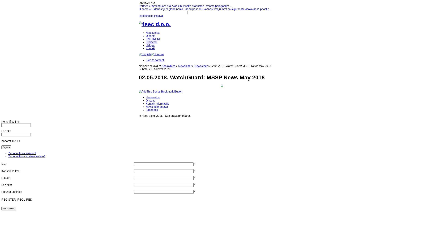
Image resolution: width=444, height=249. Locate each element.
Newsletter (184, 65)
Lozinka (6, 131)
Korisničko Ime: (10, 171)
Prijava (158, 15)
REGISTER (8, 208)
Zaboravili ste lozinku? (22, 153)
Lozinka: (6, 184)
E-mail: (5, 178)
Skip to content (155, 60)
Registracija (146, 15)
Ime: (4, 164)
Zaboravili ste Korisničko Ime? (26, 156)
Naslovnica (168, 65)
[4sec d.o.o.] (155, 24)
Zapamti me (8, 141)
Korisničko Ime (10, 121)
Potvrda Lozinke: (11, 191)
